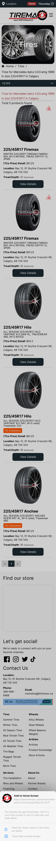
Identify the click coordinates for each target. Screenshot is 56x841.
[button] (28, 420)
